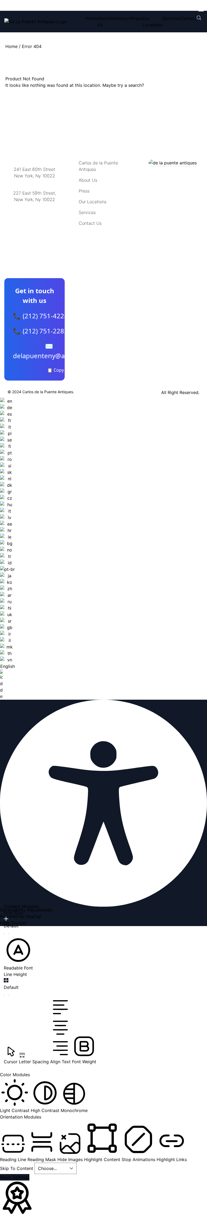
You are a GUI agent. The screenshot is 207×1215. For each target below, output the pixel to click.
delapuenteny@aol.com (34, 226)
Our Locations (92, 201)
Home (91, 18)
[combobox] (7, 549)
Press (137, 18)
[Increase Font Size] (6, 919)
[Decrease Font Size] (6, 933)
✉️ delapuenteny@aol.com (49, 350)
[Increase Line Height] (6, 980)
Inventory (119, 18)
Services (171, 18)
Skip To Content (17, 1168)
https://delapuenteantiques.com (36, 217)
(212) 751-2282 (34, 183)
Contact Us (90, 223)
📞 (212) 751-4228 (40, 315)
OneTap (33, 916)
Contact (188, 18)
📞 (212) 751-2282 (40, 330)
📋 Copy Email (61, 370)
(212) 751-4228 (34, 206)
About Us (88, 180)
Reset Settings (14, 1177)
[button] (18, 953)
